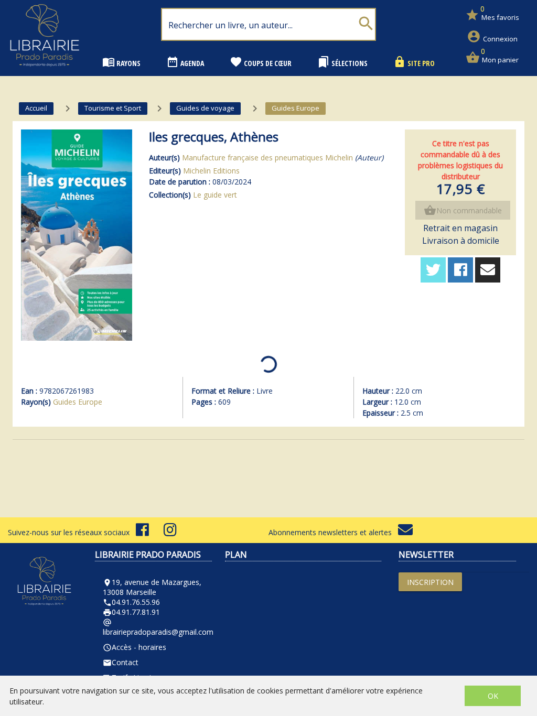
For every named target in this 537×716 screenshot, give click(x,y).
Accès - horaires (134, 647)
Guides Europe (77, 402)
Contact (120, 662)
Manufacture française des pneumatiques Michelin (267, 157)
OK (493, 696)
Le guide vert (215, 195)
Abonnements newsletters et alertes (333, 532)
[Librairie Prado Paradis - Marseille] (44, 70)
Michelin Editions (211, 171)
